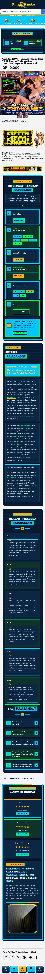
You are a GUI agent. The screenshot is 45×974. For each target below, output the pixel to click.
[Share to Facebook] (12, 957)
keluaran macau (13, 478)
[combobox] (20, 11)
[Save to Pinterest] (24, 957)
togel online (18, 436)
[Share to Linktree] (18, 957)
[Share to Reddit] (30, 957)
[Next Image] (43, 93)
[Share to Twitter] (6, 957)
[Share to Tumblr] (36, 957)
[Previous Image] (1, 93)
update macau (26, 426)
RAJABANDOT (11, 397)
